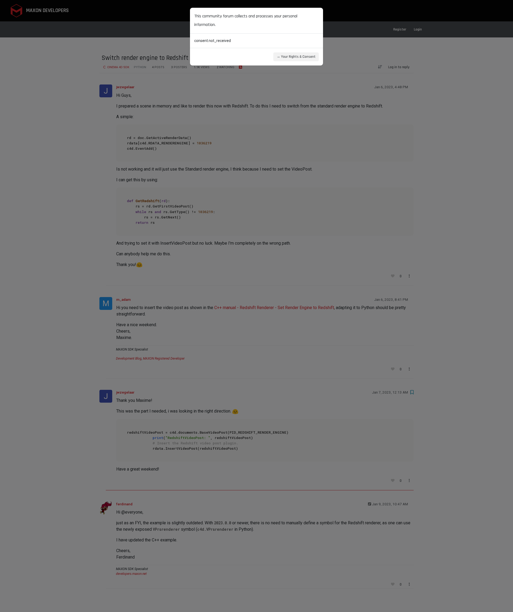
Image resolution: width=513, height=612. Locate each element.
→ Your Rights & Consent (296, 56)
